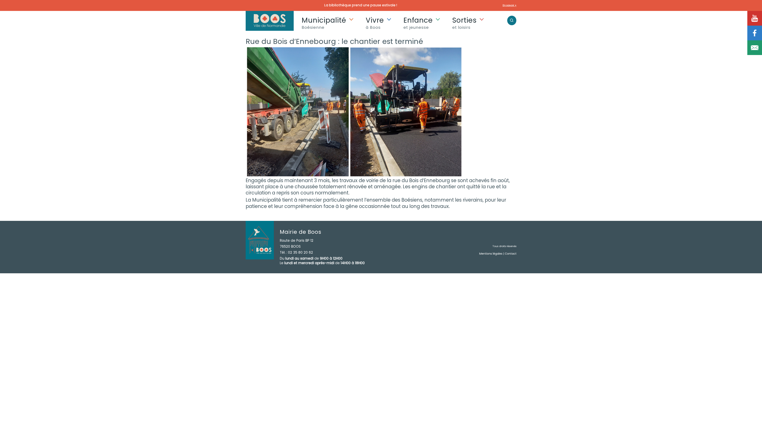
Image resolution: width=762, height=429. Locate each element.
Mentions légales (490, 254)
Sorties (464, 22)
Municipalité (324, 22)
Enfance (418, 22)
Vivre (375, 22)
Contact (511, 254)
